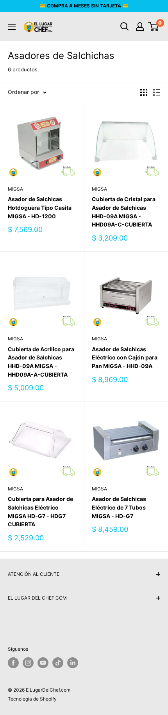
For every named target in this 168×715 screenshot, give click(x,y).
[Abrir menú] (12, 27)
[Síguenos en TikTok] (57, 662)
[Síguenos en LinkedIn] (72, 662)
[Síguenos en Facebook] (13, 662)
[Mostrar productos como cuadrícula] (143, 92)
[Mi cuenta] (140, 26)
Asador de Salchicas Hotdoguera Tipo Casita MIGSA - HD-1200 (39, 207)
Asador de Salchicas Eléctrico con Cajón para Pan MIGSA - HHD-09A (124, 357)
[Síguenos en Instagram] (28, 662)
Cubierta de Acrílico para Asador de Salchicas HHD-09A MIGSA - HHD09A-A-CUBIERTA (41, 362)
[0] (154, 26)
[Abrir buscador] (124, 26)
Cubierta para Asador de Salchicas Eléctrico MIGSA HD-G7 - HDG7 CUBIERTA (40, 511)
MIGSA (15, 189)
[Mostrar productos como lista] (156, 92)
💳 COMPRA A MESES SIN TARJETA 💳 (84, 6)
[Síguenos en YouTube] (43, 662)
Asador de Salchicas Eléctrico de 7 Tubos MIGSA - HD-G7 (119, 507)
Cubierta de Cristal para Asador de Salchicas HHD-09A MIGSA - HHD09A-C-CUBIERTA (123, 212)
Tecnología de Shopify (32, 699)
